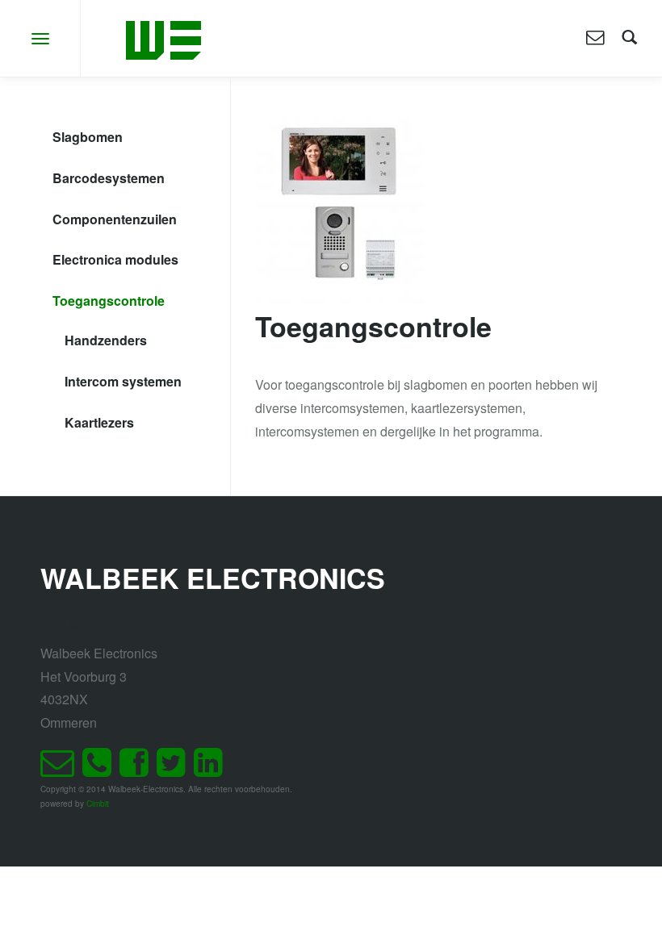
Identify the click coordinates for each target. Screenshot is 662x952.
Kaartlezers (99, 422)
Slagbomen (87, 136)
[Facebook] (138, 769)
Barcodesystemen (108, 178)
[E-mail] (61, 769)
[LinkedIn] (212, 769)
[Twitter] (175, 769)
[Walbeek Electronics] (163, 38)
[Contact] (595, 38)
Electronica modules (115, 259)
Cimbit (97, 803)
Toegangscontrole (108, 300)
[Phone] (100, 769)
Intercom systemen (123, 381)
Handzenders (106, 340)
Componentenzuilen (114, 219)
